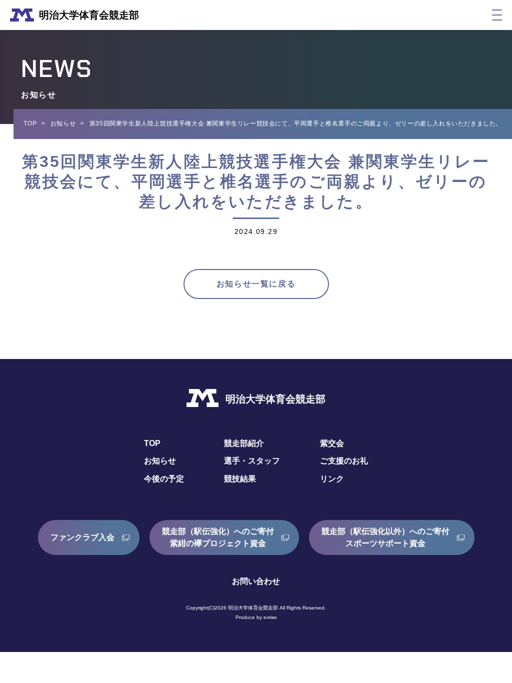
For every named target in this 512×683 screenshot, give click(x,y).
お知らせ (63, 123)
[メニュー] (497, 15)
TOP (30, 123)
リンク (332, 478)
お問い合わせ (256, 581)
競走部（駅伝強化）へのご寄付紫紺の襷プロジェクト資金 (218, 537)
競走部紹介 (244, 443)
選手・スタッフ (252, 460)
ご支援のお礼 (344, 460)
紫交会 (332, 443)
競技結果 (240, 478)
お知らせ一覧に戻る (256, 284)
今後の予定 (164, 478)
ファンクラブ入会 (82, 537)
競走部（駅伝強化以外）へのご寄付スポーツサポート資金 (386, 537)
